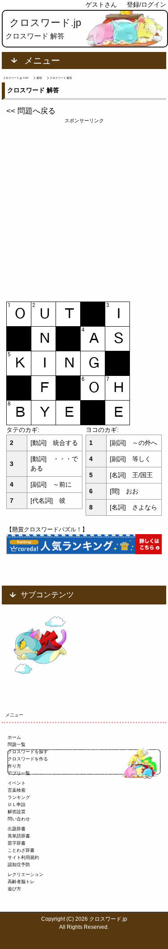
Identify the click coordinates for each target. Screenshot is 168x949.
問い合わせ (19, 818)
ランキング (19, 797)
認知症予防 (19, 864)
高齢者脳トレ (21, 881)
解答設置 (17, 811)
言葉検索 (17, 790)
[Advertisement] (84, 209)
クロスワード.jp (45, 22)
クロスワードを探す (28, 751)
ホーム (14, 737)
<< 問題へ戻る (31, 111)
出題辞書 (17, 828)
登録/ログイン (146, 4)
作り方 (14, 766)
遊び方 (14, 888)
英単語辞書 (19, 835)
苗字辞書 (17, 843)
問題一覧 (17, 744)
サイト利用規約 (23, 857)
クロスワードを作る (28, 758)
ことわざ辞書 (21, 850)
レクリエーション (25, 874)
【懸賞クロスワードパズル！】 (47, 529)
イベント (17, 783)
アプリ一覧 (19, 773)
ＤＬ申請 (17, 804)
